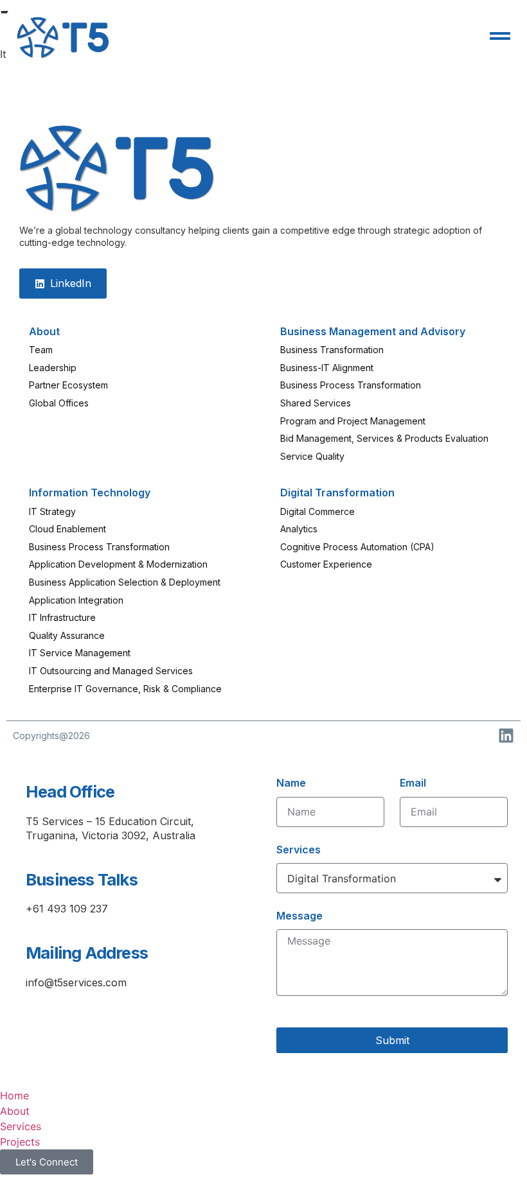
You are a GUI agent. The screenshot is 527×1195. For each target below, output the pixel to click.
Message (299, 915)
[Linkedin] (506, 736)
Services (298, 849)
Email (413, 782)
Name (291, 782)
